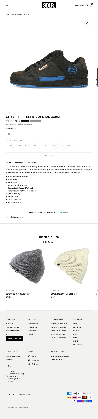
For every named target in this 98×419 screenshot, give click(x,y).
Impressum (9, 323)
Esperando (10, 291)
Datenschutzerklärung (13, 327)
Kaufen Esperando (49, 242)
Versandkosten (33, 323)
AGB (7, 334)
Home (7, 14)
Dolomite (76, 330)
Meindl (75, 341)
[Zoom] (87, 23)
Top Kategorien (57, 319)
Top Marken (77, 319)
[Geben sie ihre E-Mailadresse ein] (22, 366)
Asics (75, 323)
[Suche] (87, 5)
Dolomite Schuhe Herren (59, 327)
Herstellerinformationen (15, 217)
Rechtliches (10, 319)
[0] (90, 5)
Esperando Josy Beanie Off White (64, 294)
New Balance (77, 344)
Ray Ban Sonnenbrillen (58, 337)
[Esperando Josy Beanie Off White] (71, 267)
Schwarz (9, 134)
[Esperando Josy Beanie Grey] (26, 267)
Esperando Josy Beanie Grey (18, 294)
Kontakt (30, 334)
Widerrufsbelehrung (12, 330)
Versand (14, 124)
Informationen (34, 319)
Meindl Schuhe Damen (58, 330)
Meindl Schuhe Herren (58, 334)
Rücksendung (33, 327)
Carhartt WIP (77, 327)
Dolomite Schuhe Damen (59, 323)
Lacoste (75, 334)
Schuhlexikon (32, 330)
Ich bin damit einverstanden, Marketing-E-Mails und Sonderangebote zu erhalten (16, 376)
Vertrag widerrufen (14, 338)
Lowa (75, 337)
